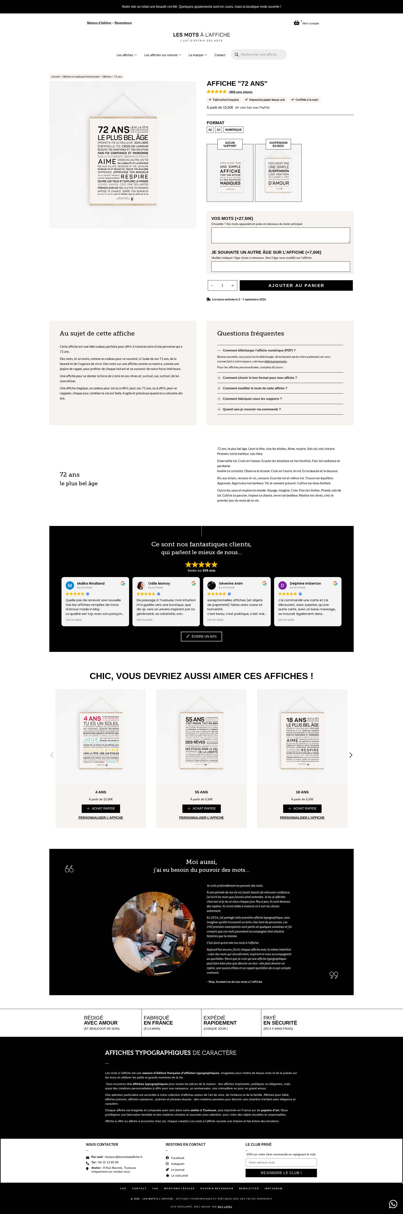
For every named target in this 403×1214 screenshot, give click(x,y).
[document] (201, 607)
